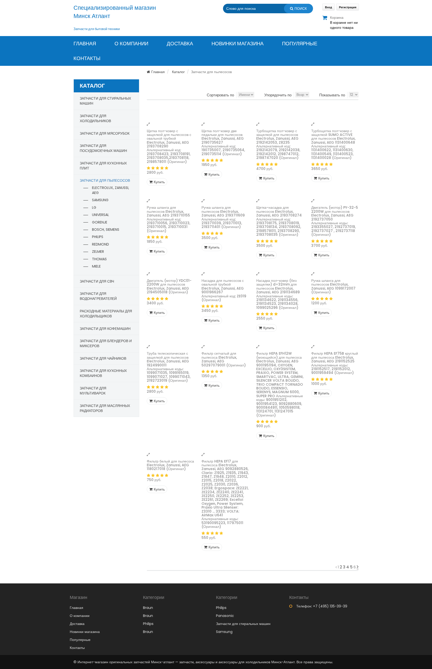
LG (94, 207)
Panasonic (225, 615)
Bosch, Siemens (105, 229)
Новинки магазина (238, 44)
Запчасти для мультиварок (93, 391)
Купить (159, 181)
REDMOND (100, 244)
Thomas (99, 259)
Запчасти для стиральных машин (243, 623)
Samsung (100, 199)
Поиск (300, 8)
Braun (148, 607)
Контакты (87, 58)
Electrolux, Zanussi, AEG (110, 190)
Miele (96, 266)
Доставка (180, 44)
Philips (97, 236)
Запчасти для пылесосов (105, 180)
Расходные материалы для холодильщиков (106, 314)
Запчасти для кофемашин (105, 328)
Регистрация (347, 7)
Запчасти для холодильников (95, 118)
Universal (100, 214)
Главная (85, 44)
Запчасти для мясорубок (105, 133)
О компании (131, 44)
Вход (328, 7)
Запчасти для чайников (103, 358)
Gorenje (99, 222)
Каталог (178, 71)
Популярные (299, 44)
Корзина (337, 17)
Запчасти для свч (97, 281)
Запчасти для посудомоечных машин (103, 148)
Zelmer (98, 251)
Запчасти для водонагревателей (98, 296)
